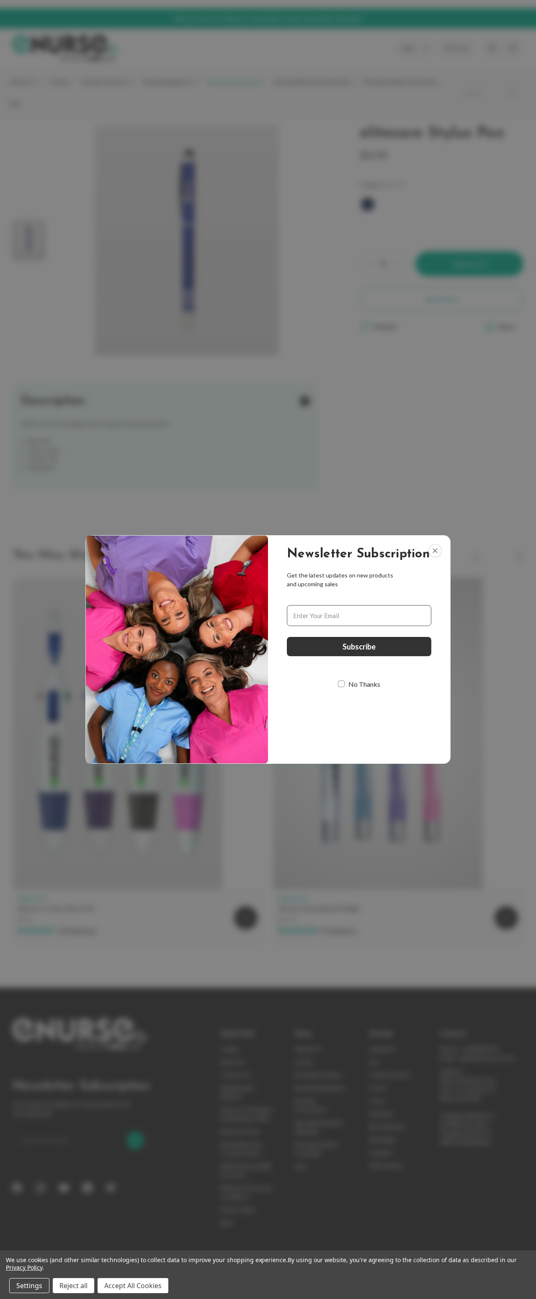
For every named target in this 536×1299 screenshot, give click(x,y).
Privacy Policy (24, 1267)
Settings (29, 1285)
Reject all (73, 1285)
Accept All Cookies (133, 1285)
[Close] (435, 550)
